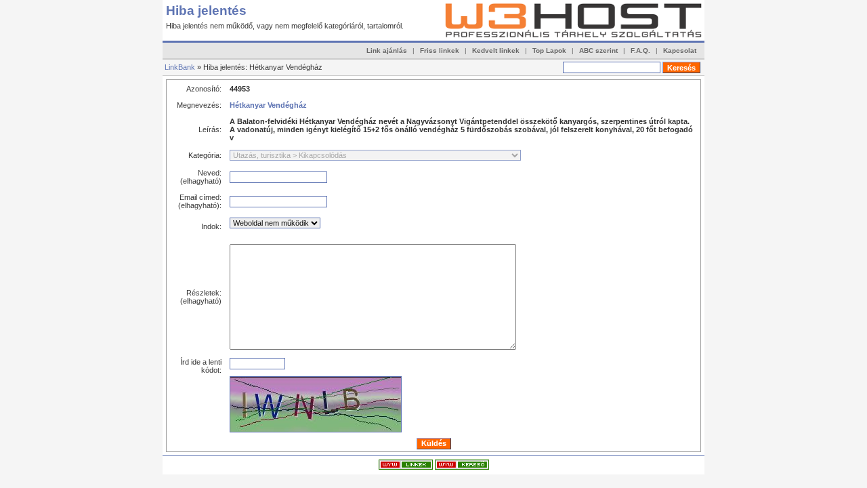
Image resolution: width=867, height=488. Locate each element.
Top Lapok (549, 50)
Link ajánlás (386, 50)
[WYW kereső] (462, 467)
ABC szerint (598, 50)
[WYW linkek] (406, 467)
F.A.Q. (640, 50)
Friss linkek (439, 50)
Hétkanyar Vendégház (268, 105)
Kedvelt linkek (496, 50)
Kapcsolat (679, 50)
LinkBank (180, 67)
